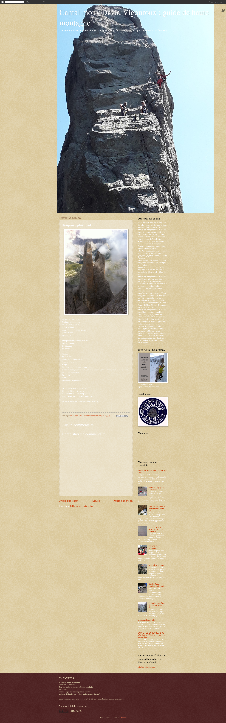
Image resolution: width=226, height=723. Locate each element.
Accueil (96, 501)
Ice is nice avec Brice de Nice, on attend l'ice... (157, 605)
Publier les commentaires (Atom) (82, 506)
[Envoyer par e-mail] (117, 416)
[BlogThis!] (119, 416)
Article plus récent (68, 501)
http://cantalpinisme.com (147, 667)
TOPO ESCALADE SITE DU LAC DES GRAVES (156, 529)
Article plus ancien (123, 501)
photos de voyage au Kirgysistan (156, 488)
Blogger (123, 718)
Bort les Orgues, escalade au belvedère (157, 585)
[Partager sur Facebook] (124, 416)
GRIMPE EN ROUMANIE (153, 547)
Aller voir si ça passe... (157, 565)
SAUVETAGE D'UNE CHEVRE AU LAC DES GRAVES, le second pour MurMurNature (151, 635)
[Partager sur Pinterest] (127, 416)
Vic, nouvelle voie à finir (147, 620)
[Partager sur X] (122, 416)
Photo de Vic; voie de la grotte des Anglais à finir (157, 508)
